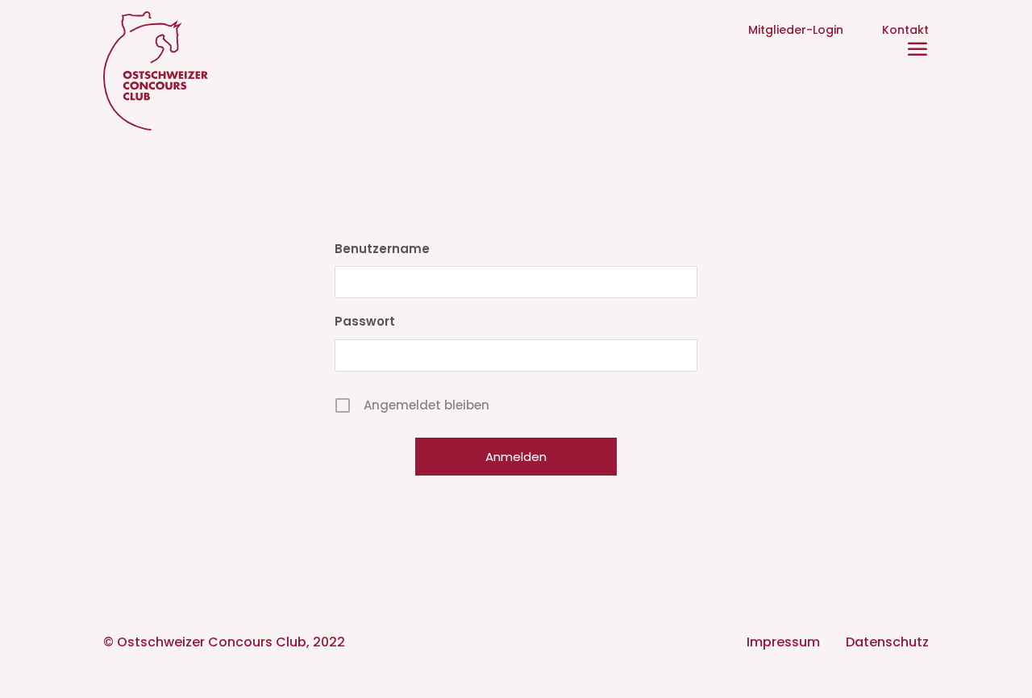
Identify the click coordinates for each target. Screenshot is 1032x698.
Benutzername (382, 248)
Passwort (365, 321)
